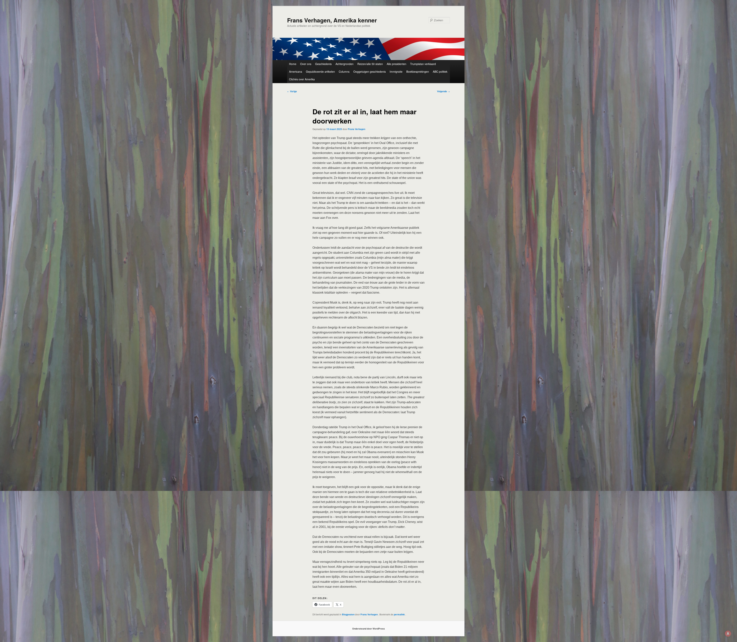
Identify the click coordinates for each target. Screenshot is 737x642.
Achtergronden (344, 64)
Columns (344, 71)
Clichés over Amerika (302, 79)
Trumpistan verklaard (423, 64)
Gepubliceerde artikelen (320, 71)
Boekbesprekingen (417, 71)
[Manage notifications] (728, 633)
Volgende (443, 91)
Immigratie (396, 71)
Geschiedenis (323, 64)
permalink (399, 614)
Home (292, 64)
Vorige (292, 91)
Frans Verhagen (356, 129)
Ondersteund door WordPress (368, 628)
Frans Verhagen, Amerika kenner (332, 20)
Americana (295, 71)
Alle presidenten (396, 64)
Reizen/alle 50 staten (370, 64)
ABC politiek (440, 71)
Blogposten (348, 614)
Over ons (305, 64)
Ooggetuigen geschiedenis (369, 71)
